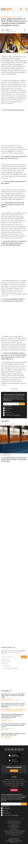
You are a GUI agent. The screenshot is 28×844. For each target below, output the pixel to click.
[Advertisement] (14, 127)
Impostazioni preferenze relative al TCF (14, 832)
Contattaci (14, 790)
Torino (7, 730)
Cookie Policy (17, 821)
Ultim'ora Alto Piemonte (18, 783)
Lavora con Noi (14, 787)
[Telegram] (19, 749)
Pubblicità (21, 779)
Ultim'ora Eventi (7, 785)
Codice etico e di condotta (14, 824)
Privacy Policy (17, 415)
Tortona (20, 710)
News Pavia (7, 410)
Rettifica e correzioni (14, 829)
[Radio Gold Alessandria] (6, 9)
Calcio (14, 16)
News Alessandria (8, 408)
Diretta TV (22, 785)
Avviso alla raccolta (14, 835)
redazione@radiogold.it (18, 841)
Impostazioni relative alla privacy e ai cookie (14, 834)
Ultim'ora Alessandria (21, 781)
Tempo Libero (8, 709)
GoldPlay (3, 709)
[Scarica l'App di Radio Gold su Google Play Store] (14, 760)
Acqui (2, 16)
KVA (17, 842)
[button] (26, 424)
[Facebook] (5, 749)
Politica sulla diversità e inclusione (14, 822)
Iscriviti (22, 404)
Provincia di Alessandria (12, 710)
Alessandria (19, 16)
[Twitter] (9, 749)
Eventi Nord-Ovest (8, 413)
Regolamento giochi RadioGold (14, 826)
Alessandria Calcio (8, 16)
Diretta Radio (15, 785)
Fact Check (14, 828)
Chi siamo (6, 779)
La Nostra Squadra (14, 779)
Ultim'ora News (11, 781)
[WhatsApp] (22, 749)
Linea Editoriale (14, 825)
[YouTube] (12, 749)
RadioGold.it (17, 838)
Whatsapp (4, 781)
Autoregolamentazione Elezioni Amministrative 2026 (14, 831)
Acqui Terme (14, 709)
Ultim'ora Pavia (7, 783)
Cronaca (2, 455)
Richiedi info (14, 770)
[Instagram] (15, 749)
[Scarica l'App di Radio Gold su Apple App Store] (14, 755)
